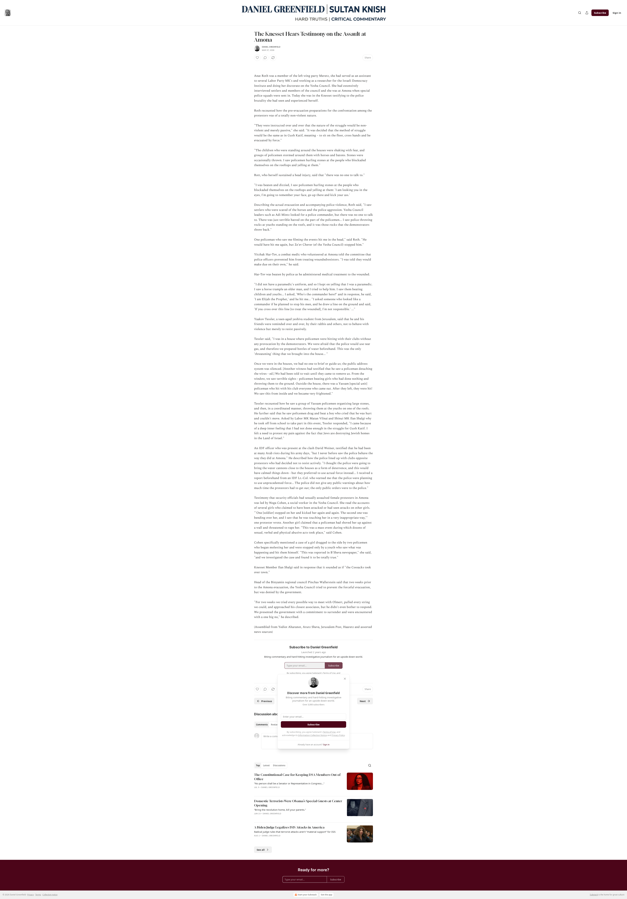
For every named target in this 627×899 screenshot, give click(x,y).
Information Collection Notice (312, 735)
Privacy (30, 894)
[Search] (579, 12)
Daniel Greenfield (271, 47)
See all (261, 849)
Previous (266, 701)
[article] (313, 783)
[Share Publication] (587, 12)
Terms (38, 894)
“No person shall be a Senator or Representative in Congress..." (289, 783)
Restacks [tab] (275, 724)
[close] (344, 678)
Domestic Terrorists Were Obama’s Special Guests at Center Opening (298, 803)
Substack (594, 894)
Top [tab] (258, 765)
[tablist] (268, 724)
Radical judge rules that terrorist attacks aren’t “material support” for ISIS (295, 831)
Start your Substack (307, 894)
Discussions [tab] (279, 765)
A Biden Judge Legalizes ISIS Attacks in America (289, 827)
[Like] (257, 57)
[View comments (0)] (265, 57)
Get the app (326, 894)
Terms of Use (329, 731)
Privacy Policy (338, 735)
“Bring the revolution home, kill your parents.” (280, 809)
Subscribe (600, 12)
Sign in (617, 12)
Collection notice (49, 894)
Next (363, 701)
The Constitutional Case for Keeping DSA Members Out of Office (297, 777)
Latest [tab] (266, 765)
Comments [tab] (262, 724)
